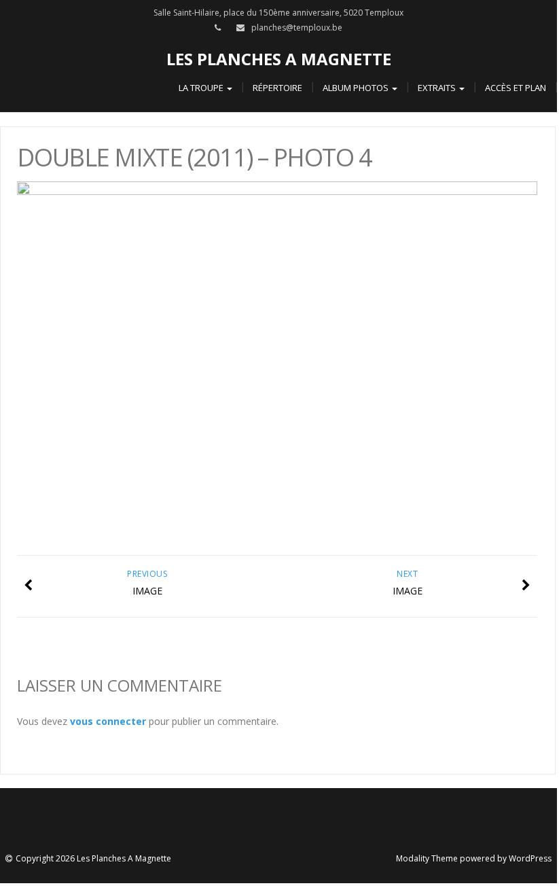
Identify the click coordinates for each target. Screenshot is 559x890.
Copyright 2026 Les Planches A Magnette (93, 858)
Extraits (438, 88)
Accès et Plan (515, 88)
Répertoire (277, 88)
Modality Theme (427, 858)
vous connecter (108, 721)
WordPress (530, 858)
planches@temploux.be (296, 27)
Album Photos (357, 88)
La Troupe (202, 88)
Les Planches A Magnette (278, 59)
